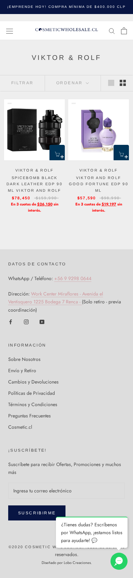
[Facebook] (10, 322)
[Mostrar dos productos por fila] (123, 83)
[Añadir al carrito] (57, 152)
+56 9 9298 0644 (72, 278)
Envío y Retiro (22, 370)
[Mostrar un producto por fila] (111, 83)
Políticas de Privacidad (31, 393)
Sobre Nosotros (24, 359)
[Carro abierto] (124, 30)
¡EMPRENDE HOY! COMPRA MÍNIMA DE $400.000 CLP (66, 7)
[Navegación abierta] (9, 31)
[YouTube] (42, 322)
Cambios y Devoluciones (33, 381)
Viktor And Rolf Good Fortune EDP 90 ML (98, 184)
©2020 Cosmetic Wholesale (45, 547)
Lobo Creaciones (77, 562)
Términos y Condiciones (32, 404)
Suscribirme (37, 513)
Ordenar (70, 82)
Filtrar (22, 82)
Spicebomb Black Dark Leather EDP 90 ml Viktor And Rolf (34, 184)
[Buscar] (112, 31)
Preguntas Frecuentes (29, 415)
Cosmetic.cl (20, 427)
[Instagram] (26, 322)
